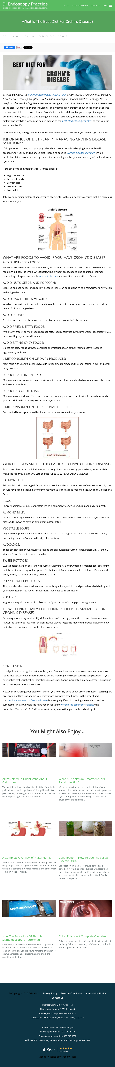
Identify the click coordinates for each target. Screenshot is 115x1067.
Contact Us (57, 997)
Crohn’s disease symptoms (77, 121)
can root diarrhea (48, 276)
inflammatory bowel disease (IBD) (47, 94)
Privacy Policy (50, 993)
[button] (110, 6)
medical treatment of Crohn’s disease (27, 700)
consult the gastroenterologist (77, 704)
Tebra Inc (34, 993)
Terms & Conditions (71, 993)
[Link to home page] (24, 5)
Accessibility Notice (95, 993)
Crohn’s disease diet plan (81, 152)
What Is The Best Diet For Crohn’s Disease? (49, 36)
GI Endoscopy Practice (12, 36)
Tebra (73, 1056)
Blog (27, 36)
